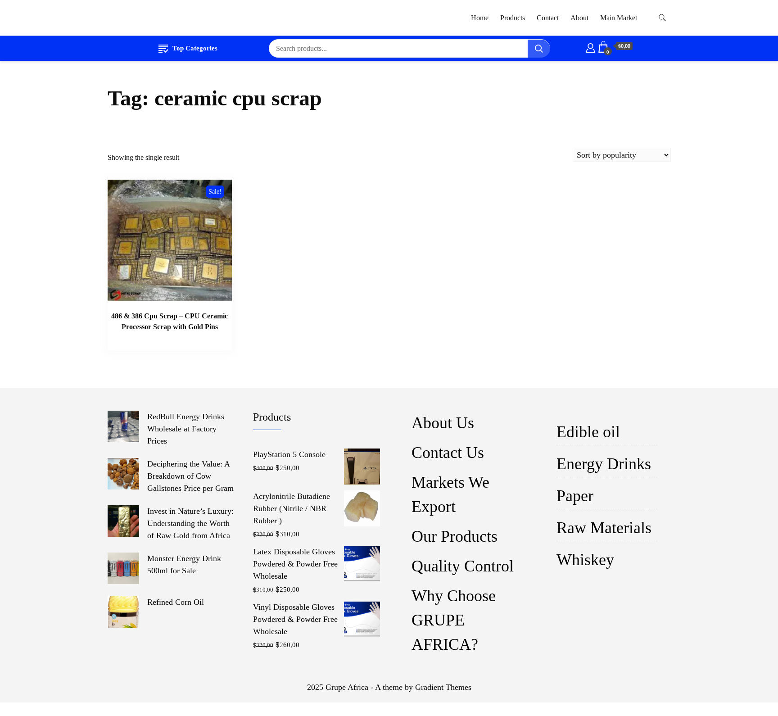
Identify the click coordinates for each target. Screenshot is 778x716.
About (579, 18)
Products (512, 18)
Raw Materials (603, 528)
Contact (548, 18)
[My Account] (590, 46)
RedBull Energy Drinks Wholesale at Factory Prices (185, 428)
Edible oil (588, 432)
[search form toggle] (662, 17)
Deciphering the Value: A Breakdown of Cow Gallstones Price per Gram (190, 476)
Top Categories (194, 48)
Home (480, 18)
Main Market (618, 18)
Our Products (455, 536)
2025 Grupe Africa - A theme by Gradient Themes (389, 687)
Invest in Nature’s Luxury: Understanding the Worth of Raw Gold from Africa (190, 523)
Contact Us (448, 453)
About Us (443, 423)
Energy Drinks (603, 464)
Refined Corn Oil (175, 602)
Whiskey (585, 560)
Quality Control (463, 566)
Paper (574, 496)
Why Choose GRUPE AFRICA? (454, 620)
